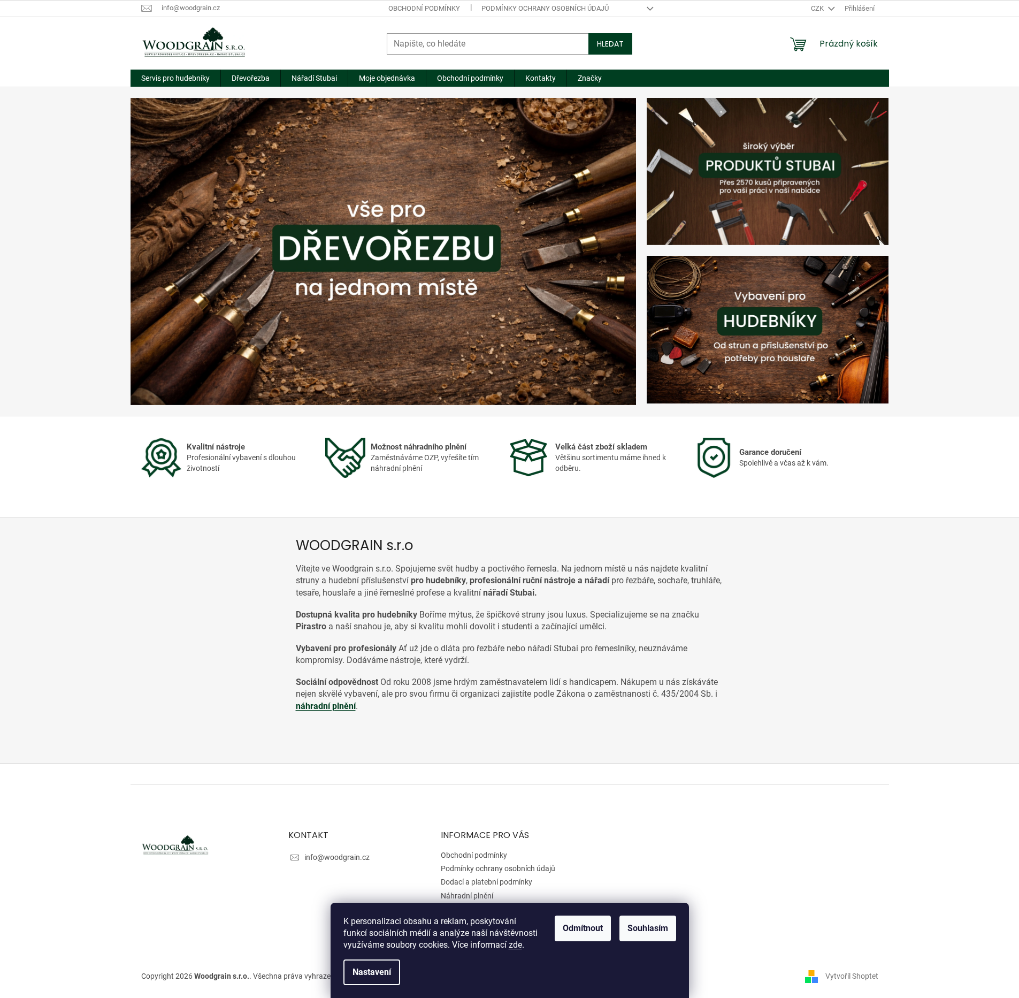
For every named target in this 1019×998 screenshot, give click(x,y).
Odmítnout (583, 928)
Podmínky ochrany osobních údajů (545, 8)
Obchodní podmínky (424, 8)
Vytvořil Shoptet (851, 975)
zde (515, 945)
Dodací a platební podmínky (486, 882)
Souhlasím (647, 928)
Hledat (610, 44)
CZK (818, 8)
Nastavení (372, 972)
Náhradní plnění (467, 896)
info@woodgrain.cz (337, 857)
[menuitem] (175, 78)
